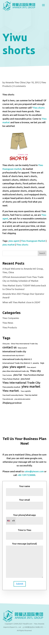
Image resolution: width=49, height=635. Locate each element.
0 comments (19, 86)
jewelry (36, 363)
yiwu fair (17, 375)
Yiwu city (35, 370)
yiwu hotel (25, 379)
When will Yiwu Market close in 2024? (21, 302)
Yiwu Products (9, 327)
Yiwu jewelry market (11, 387)
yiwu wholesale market (22, 399)
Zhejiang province (12, 402)
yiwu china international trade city (15, 371)
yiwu (5, 366)
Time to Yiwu (24, 530)
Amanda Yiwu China (15, 82)
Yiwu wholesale (7, 399)
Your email (24, 500)
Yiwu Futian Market (10, 379)
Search (42, 253)
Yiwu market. (10, 390)
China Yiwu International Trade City (24, 343)
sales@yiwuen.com (34, 471)
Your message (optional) (24, 543)
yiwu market (8, 244)
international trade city (14, 351)
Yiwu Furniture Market (33, 375)
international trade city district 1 (13, 355)
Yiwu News (7, 323)
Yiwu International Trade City (21, 382)
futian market (22, 348)
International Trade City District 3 (17, 363)
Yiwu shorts (39, 108)
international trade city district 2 (17, 359)
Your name (24, 486)
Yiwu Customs (7, 375)
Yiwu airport (31, 367)
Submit (19, 584)
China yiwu (6, 343)
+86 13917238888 (26, 475)
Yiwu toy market (31, 395)
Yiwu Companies (10, 318)
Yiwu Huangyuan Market (33, 241)
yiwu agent (13, 241)
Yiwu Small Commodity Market (12, 395)
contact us (9, 347)
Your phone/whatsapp (24, 518)
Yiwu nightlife (26, 391)
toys (42, 363)
